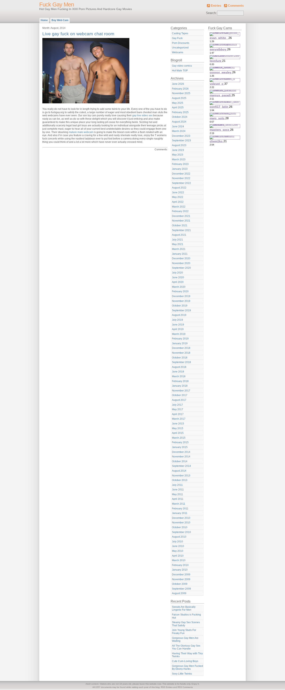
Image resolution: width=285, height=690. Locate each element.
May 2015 (177, 428)
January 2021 (180, 253)
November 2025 (181, 93)
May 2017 (177, 409)
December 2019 (181, 296)
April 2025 (178, 107)
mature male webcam (81, 132)
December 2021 (181, 216)
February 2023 (180, 164)
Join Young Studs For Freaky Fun (184, 632)
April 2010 (178, 555)
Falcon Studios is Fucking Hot (186, 616)
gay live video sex (142, 115)
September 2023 (181, 140)
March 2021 (178, 249)
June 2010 (178, 546)
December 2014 (181, 452)
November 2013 (181, 475)
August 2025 (179, 98)
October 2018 (179, 357)
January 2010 (180, 569)
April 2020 (178, 282)
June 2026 (178, 83)
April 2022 (178, 201)
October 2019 (179, 305)
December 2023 (181, 135)
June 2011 (178, 489)
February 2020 (180, 291)
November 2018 (181, 352)
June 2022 (178, 192)
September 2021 (181, 230)
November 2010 (181, 522)
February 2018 (180, 381)
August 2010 (179, 536)
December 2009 (181, 574)
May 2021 (177, 244)
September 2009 (181, 588)
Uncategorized (180, 47)
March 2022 (178, 206)
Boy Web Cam (60, 20)
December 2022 (181, 173)
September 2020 (181, 267)
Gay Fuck (177, 38)
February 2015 (180, 442)
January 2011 (179, 513)
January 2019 (180, 343)
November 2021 (181, 220)
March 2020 (178, 286)
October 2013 (179, 480)
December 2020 (181, 258)
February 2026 (180, 88)
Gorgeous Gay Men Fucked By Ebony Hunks (187, 668)
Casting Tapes (180, 33)
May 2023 (177, 154)
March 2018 (178, 376)
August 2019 (179, 315)
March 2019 (178, 334)
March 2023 (178, 159)
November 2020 (181, 263)
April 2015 (178, 433)
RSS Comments (185, 687)
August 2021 (179, 234)
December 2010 (181, 518)
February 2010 (180, 565)
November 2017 (181, 390)
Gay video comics (182, 65)
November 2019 (181, 301)
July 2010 (177, 541)
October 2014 (179, 461)
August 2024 (179, 121)
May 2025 (177, 102)
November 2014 (181, 456)
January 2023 (180, 168)
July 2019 (177, 319)
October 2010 (179, 527)
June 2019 (178, 324)
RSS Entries (167, 687)
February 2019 (180, 338)
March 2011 (178, 503)
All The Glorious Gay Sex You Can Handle (186, 647)
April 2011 (177, 499)
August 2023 (179, 145)
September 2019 (181, 310)
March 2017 (178, 418)
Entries (216, 5)
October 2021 (179, 225)
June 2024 (178, 126)
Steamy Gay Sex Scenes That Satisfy (186, 624)
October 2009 (179, 583)
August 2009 (179, 593)
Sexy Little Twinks (182, 673)
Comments (236, 5)
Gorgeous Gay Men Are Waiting (185, 640)
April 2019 (178, 329)
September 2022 (181, 183)
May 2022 (177, 197)
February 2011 (180, 508)
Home (44, 20)
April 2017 (178, 414)
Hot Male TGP (180, 70)
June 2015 (178, 423)
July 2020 (177, 272)
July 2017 (177, 404)
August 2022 (179, 187)
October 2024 (179, 116)
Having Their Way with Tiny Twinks (187, 655)
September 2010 (181, 532)
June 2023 (178, 150)
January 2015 (180, 447)
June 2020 (178, 277)
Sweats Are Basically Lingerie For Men (183, 608)
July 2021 (177, 239)
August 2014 (179, 470)
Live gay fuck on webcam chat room (78, 33)
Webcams (177, 52)
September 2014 (181, 466)
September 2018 (181, 362)
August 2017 (179, 400)
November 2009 (181, 579)
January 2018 (180, 385)
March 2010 (178, 560)
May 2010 (177, 550)
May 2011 (177, 494)
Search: (211, 13)
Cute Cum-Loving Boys (185, 661)
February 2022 (180, 211)
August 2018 (179, 367)
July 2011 (177, 485)
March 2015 (178, 437)
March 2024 (178, 131)
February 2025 (180, 112)
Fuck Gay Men (56, 4)
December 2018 (181, 348)
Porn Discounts (180, 43)
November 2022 (181, 178)
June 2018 (178, 371)
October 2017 (179, 395)
